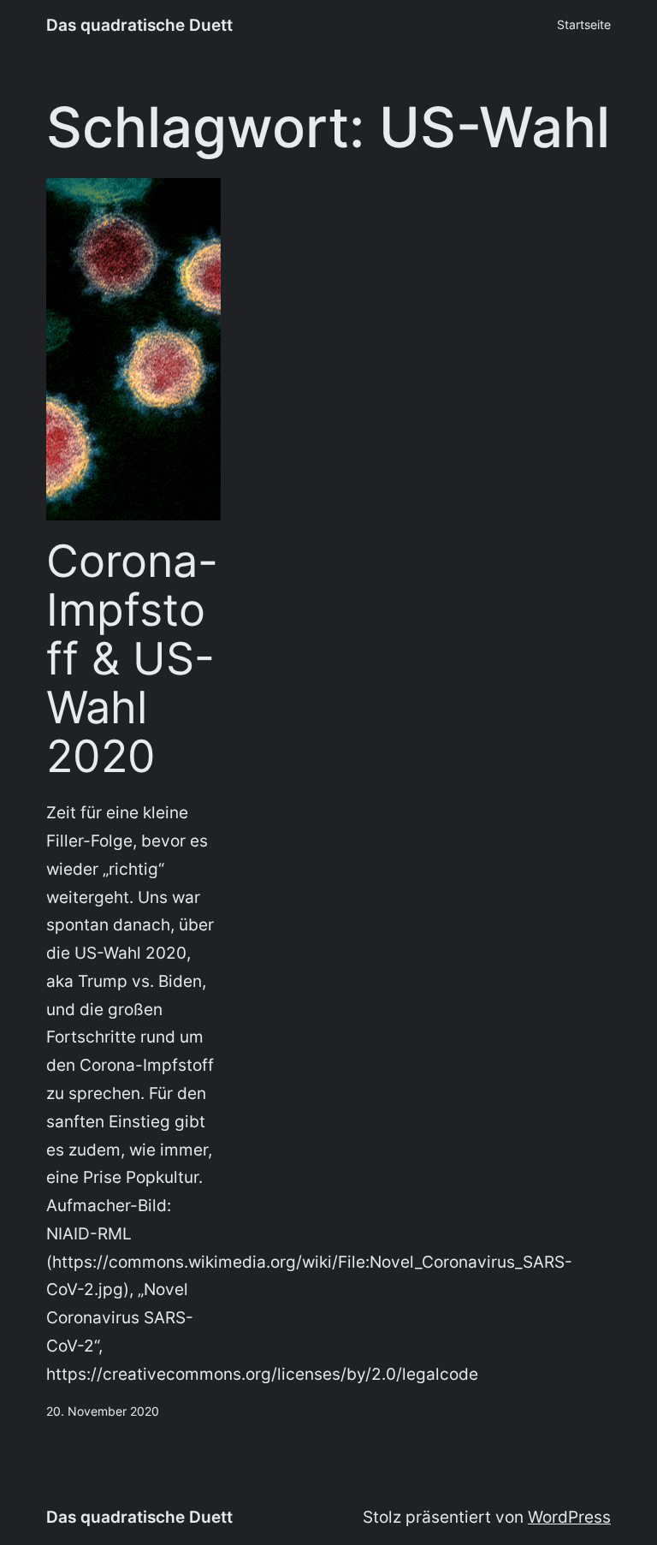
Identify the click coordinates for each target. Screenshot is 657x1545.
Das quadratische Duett (139, 25)
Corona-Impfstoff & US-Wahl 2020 (132, 659)
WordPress (569, 1516)
